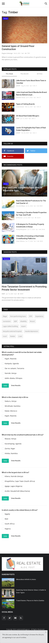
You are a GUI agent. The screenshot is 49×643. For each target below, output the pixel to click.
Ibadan (12, 336)
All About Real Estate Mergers (27, 116)
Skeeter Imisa (20, 97)
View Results (15, 385)
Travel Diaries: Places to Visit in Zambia (30, 600)
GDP (15, 321)
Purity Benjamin (21, 229)
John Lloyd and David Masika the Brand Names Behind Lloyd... (31, 93)
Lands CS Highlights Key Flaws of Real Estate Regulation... (31, 129)
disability (23, 321)
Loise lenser (20, 107)
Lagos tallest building (10, 326)
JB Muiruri (19, 218)
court (5, 336)
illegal (5, 316)
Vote (5, 385)
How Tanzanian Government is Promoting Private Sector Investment (24, 288)
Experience (39, 316)
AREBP (18, 86)
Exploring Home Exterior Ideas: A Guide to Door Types (31, 591)
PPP (30, 316)
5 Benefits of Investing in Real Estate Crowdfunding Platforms (30, 237)
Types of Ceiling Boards (25, 104)
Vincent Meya (20, 206)
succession (7, 321)
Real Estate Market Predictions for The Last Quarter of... (31, 202)
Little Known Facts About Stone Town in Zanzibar (31, 82)
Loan (20, 336)
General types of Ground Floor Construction (18, 48)
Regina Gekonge (7, 53)
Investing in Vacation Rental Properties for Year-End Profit (31, 214)
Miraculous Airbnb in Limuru (26, 579)
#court (32, 321)
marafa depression (31, 331)
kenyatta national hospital (12, 331)
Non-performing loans (18, 316)
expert (23, 326)
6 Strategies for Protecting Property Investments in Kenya (30, 225)
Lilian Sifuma (7, 194)
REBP (17, 118)
